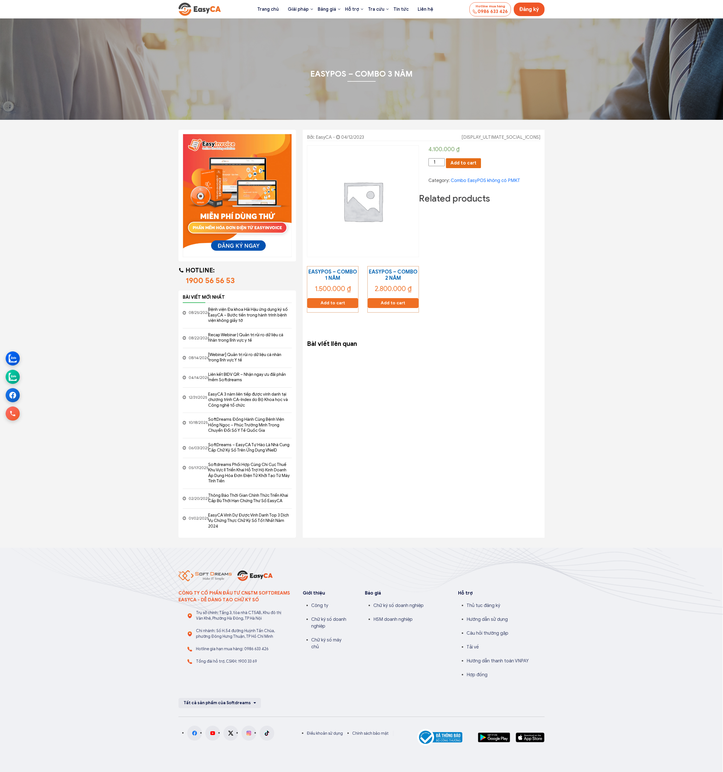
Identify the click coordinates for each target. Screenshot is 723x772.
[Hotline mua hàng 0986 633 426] (12, 413)
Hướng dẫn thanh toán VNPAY (498, 661)
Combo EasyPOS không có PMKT (485, 180)
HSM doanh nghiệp (393, 619)
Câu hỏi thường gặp (487, 633)
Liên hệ (425, 9)
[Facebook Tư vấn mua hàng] (12, 395)
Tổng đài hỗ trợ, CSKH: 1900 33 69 (226, 661)
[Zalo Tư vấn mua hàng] (12, 358)
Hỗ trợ (352, 9)
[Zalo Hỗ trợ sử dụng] (12, 377)
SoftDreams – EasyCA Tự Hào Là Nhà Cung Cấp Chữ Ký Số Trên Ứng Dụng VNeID (248, 447)
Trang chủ (268, 9)
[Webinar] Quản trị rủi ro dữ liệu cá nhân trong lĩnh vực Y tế (244, 357)
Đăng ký (529, 9)
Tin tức (401, 9)
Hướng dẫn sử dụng (487, 619)
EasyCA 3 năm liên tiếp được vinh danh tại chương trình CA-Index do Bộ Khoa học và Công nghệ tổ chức (248, 400)
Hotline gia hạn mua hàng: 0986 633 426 (232, 649)
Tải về (473, 647)
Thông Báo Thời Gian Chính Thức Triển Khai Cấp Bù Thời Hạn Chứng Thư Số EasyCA (248, 498)
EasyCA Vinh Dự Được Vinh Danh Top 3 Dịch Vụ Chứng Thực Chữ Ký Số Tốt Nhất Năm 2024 (248, 521)
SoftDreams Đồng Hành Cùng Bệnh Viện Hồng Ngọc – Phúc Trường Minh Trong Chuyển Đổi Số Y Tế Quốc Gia (246, 425)
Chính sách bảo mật (370, 733)
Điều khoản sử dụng (325, 733)
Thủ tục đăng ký (483, 605)
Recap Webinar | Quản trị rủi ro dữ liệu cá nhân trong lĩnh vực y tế (245, 337)
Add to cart (463, 163)
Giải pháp (298, 9)
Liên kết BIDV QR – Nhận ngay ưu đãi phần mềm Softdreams (247, 377)
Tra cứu (376, 9)
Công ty (319, 605)
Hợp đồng (477, 675)
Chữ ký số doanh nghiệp (398, 605)
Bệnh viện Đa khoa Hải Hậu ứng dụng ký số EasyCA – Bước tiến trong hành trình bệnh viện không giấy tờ (248, 315)
